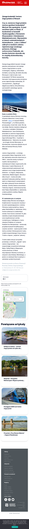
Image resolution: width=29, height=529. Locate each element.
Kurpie (5, 485)
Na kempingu (7, 480)
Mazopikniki (6, 454)
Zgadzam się (15, 527)
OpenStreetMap (18, 317)
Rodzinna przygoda (8, 466)
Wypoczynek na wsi (8, 459)
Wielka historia (7, 461)
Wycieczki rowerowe (8, 470)
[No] (27, 524)
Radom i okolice (7, 486)
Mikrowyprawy (7, 476)
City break (6, 458)
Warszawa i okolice (8, 490)
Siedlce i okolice (7, 488)
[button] (14, 303)
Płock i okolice (7, 494)
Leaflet (12, 317)
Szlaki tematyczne (8, 478)
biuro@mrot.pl (22, 507)
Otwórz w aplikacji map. (14, 299)
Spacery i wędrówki (8, 468)
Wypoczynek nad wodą (9, 472)
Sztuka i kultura (7, 456)
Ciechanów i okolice (8, 492)
